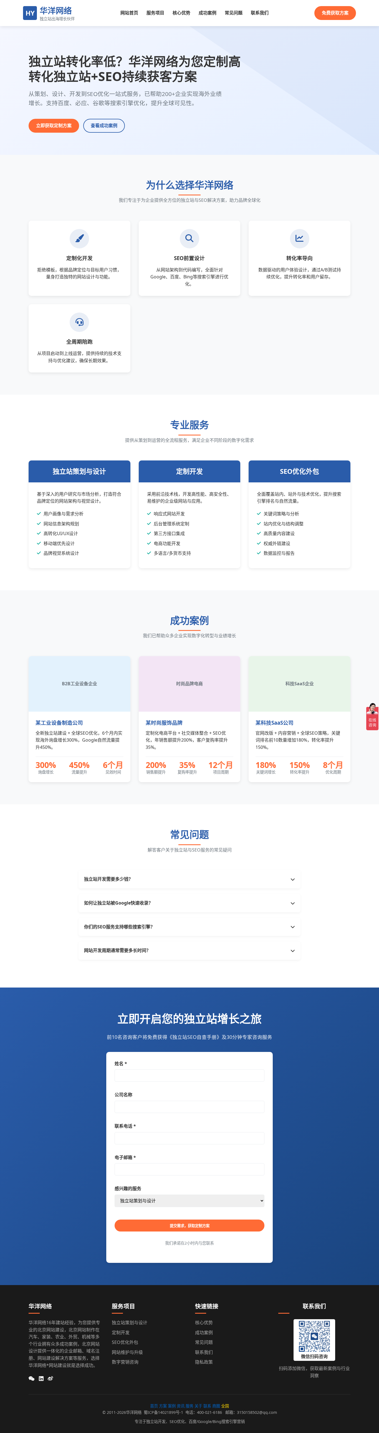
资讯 (181, 1406)
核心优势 (181, 13)
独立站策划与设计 (129, 1322)
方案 (163, 1406)
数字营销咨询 (125, 1362)
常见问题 (233, 13)
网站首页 (129, 13)
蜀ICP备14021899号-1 (163, 1412)
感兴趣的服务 (128, 1188)
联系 (207, 1406)
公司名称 (123, 1095)
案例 (172, 1406)
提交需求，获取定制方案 (189, 1226)
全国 (225, 1406)
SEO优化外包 (125, 1342)
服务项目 (155, 13)
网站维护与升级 (127, 1352)
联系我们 (260, 13)
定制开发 (121, 1332)
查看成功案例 (104, 125)
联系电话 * (125, 1126)
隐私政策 (204, 1362)
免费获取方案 (335, 13)
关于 (198, 1406)
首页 (154, 1406)
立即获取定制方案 (54, 125)
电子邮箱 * (125, 1157)
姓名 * (121, 1064)
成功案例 (207, 13)
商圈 (216, 1406)
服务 (189, 1406)
